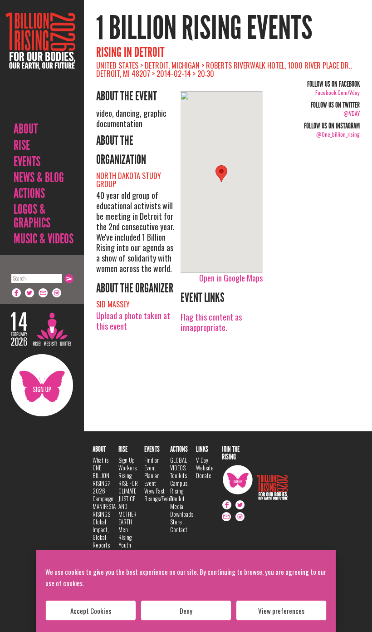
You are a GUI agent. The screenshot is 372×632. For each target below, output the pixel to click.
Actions (29, 193)
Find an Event (152, 463)
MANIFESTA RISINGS (104, 510)
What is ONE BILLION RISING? (102, 471)
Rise (22, 145)
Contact (178, 529)
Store (176, 521)
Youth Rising (125, 548)
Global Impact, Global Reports (101, 533)
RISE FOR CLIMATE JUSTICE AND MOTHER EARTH (128, 502)
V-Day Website (205, 463)
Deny (186, 611)
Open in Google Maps (231, 278)
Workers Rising (127, 471)
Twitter (30, 293)
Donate (203, 475)
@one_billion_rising (338, 134)
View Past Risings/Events (160, 494)
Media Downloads (181, 510)
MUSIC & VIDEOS (43, 239)
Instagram (57, 293)
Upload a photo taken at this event (133, 321)
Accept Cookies (90, 611)
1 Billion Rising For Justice (40, 63)
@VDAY (351, 113)
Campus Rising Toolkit (178, 491)
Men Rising (125, 533)
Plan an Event (152, 479)
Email (44, 293)
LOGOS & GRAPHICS (32, 216)
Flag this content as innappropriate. (211, 322)
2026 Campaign (103, 494)
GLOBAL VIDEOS (178, 463)
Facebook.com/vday (337, 92)
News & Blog (39, 177)
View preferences (281, 611)
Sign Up (42, 385)
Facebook (16, 293)
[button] (221, 174)
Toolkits (178, 475)
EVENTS (27, 161)
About (26, 129)
